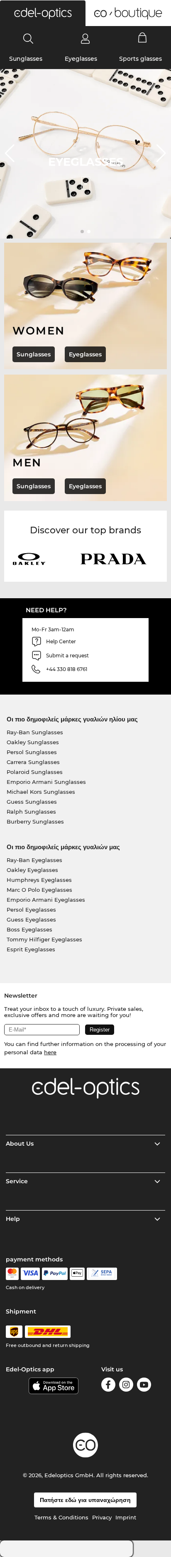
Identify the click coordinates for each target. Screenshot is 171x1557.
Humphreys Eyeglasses (39, 879)
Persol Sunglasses (32, 752)
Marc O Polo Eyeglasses (39, 889)
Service (17, 1181)
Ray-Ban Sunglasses (35, 732)
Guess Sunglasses (32, 801)
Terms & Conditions (61, 1517)
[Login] (85, 38)
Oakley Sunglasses (33, 742)
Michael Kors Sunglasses (41, 791)
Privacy (102, 1517)
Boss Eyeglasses (29, 929)
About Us (20, 1143)
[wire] (102, 1274)
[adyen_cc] (12, 1274)
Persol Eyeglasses (31, 909)
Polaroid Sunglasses (35, 772)
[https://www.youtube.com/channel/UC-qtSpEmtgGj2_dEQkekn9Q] (144, 1386)
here (50, 1052)
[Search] (28, 38)
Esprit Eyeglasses (31, 949)
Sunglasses (25, 58)
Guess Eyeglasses (31, 919)
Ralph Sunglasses (31, 811)
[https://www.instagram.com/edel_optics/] (126, 1386)
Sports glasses (140, 58)
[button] (43, 13)
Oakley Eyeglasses (32, 870)
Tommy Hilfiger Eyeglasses (44, 939)
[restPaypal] (55, 1274)
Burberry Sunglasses (35, 821)
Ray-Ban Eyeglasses (34, 860)
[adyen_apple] (77, 1274)
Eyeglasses (81, 58)
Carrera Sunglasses (33, 762)
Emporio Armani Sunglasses (46, 781)
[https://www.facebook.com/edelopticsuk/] (108, 1386)
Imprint (125, 1517)
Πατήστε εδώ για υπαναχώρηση (85, 1500)
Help (13, 1219)
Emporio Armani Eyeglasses (46, 899)
